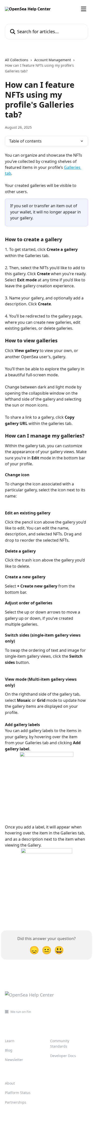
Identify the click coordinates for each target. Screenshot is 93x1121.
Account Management (52, 60)
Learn (9, 1040)
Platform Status (18, 1092)
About (10, 1083)
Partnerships (15, 1102)
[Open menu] (83, 9)
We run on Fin (20, 1011)
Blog (8, 1050)
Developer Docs (63, 1055)
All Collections (16, 60)
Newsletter (14, 1059)
